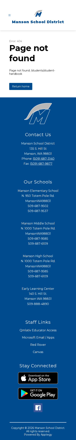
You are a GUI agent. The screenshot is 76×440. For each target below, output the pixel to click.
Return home (21, 86)
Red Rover (38, 345)
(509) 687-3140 (43, 158)
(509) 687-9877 (41, 163)
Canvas (38, 352)
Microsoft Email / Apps (38, 337)
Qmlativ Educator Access (38, 330)
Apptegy (46, 434)
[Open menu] (9, 15)
